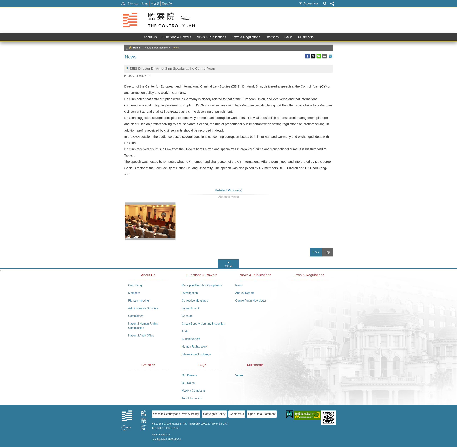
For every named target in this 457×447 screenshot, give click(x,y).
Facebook (307, 56)
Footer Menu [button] (228, 263)
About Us (148, 275)
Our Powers (189, 375)
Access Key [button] (310, 3)
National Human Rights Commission (143, 325)
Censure (187, 315)
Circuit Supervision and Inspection (203, 323)
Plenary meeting (138, 300)
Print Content (330, 56)
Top (327, 252)
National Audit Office (141, 335)
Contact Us (237, 413)
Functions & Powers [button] (176, 37)
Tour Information (192, 398)
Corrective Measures (195, 300)
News (175, 47)
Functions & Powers (201, 275)
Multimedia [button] (306, 37)
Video (239, 375)
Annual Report (244, 292)
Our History (135, 285)
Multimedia (255, 365)
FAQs (201, 365)
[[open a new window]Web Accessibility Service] (307, 415)
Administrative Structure (143, 308)
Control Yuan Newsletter (250, 300)
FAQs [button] (288, 37)
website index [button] (324, 3)
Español (167, 3)
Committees (135, 315)
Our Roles (188, 382)
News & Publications (156, 47)
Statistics (272, 37)
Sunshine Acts (191, 338)
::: (126, 48)
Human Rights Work (194, 346)
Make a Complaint (193, 390)
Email (324, 56)
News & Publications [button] (211, 37)
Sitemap (133, 3)
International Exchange (196, 354)
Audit (185, 331)
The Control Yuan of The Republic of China (159, 20)
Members (134, 292)
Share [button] (332, 3)
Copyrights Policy (214, 413)
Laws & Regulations (246, 37)
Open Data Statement (261, 413)
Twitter (313, 56)
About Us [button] (150, 37)
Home (144, 3)
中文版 (155, 3)
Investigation (190, 292)
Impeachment (190, 308)
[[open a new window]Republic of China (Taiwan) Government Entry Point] (289, 414)
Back (316, 252)
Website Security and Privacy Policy (176, 413)
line (319, 56)
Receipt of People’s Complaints (202, 285)
